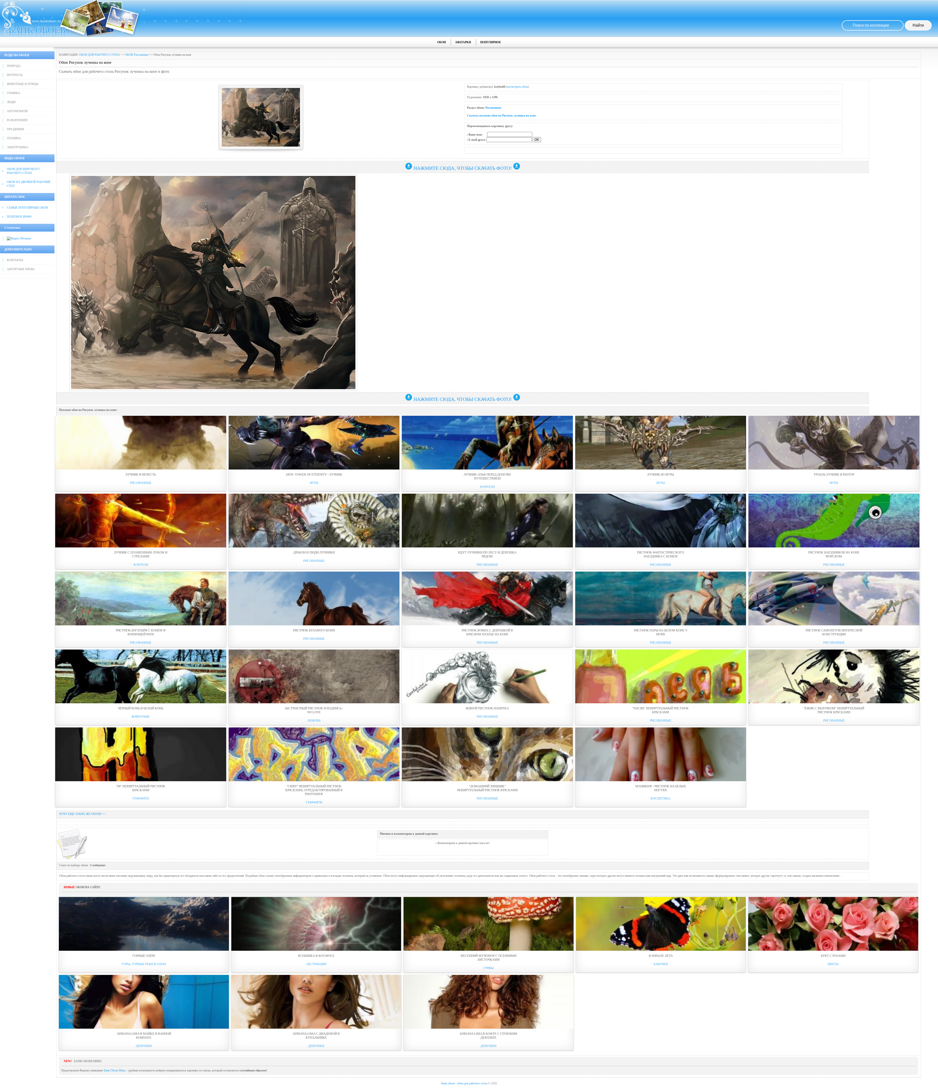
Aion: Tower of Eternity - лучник (314, 474)
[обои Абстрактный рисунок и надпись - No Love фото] (314, 676)
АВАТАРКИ (463, 42)
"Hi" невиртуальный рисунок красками (140, 788)
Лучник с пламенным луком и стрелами (140, 554)
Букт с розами (833, 956)
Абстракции (316, 964)
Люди (11, 102)
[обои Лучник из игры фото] (660, 443)
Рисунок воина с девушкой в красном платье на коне (487, 632)
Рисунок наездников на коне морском (833, 554)
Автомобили (17, 111)
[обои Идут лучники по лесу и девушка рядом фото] (487, 520)
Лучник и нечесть (140, 474)
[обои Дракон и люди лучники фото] (314, 520)
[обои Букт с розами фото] (833, 924)
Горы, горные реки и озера (144, 964)
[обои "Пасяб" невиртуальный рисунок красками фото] (660, 676)
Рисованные (493, 107)
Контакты (15, 260)
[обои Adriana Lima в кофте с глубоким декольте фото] (489, 1002)
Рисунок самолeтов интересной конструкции (834, 632)
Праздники (15, 129)
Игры (314, 483)
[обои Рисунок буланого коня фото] (314, 598)
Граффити (140, 798)
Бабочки (661, 964)
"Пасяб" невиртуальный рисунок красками (660, 710)
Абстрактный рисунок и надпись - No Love (314, 710)
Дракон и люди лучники (314, 552)
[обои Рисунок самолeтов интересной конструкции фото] (833, 598)
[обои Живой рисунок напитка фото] (487, 676)
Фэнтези (487, 487)
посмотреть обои (517, 86)
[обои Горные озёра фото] (144, 924)
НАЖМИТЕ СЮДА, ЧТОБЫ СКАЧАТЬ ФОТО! (463, 168)
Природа (14, 66)
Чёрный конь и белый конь (140, 708)
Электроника (17, 147)
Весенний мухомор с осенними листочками (488, 957)
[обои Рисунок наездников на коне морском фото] (833, 520)
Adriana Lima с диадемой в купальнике (316, 1035)
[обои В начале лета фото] (661, 924)
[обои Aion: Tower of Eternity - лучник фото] (314, 443)
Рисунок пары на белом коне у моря (660, 632)
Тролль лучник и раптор (834, 474)
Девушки (144, 1046)
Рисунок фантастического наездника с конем (660, 554)
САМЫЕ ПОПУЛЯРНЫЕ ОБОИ (27, 207)
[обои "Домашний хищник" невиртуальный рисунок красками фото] (487, 754)
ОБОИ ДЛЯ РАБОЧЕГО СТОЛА (99, 54)
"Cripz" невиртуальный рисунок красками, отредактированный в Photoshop (314, 790)
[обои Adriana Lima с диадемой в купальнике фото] (316, 1002)
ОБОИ (441, 42)
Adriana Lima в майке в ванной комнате (144, 1035)
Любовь (313, 720)
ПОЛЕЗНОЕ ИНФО (19, 216)
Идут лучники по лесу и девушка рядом (487, 554)
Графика (13, 93)
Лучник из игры (660, 474)
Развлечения (17, 120)
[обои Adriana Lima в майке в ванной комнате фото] (144, 1002)
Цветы (833, 964)
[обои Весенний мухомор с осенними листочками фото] (489, 924)
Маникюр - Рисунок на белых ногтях (660, 788)
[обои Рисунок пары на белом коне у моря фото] (660, 598)
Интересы (14, 75)
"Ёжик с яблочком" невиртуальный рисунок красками (833, 710)
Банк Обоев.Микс (115, 1070)
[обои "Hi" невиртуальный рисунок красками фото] (140, 754)
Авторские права (21, 269)
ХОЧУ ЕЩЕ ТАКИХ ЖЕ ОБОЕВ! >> (82, 814)
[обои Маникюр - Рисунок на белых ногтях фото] (660, 754)
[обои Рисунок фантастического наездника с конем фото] (660, 520)
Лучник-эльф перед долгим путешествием (487, 476)
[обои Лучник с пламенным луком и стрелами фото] (140, 520)
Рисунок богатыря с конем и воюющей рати (140, 632)
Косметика (660, 798)
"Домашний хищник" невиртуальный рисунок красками (487, 788)
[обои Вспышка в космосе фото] (316, 924)
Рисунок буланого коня (314, 630)
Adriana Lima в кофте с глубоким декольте (488, 1035)
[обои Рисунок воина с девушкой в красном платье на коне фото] (487, 598)
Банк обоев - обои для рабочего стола (464, 1083)
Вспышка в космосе (316, 956)
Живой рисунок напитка (487, 708)
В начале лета (661, 956)
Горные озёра (143, 956)
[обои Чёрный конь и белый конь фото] (140, 676)
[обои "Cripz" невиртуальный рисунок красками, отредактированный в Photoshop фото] (314, 754)
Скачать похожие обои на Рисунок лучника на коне (501, 115)
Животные (140, 716)
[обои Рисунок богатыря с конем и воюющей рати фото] (140, 598)
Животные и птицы (22, 84)
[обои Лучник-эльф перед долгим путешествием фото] (487, 443)
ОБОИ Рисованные (137, 54)
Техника (14, 138)
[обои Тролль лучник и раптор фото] (833, 443)
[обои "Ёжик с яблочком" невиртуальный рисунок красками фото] (833, 676)
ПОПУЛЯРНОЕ (490, 42)
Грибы (488, 968)
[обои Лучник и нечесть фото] (140, 443)
